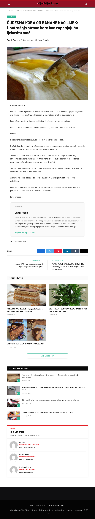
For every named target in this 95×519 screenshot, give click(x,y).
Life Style (18, 10)
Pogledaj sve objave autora (25, 233)
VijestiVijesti (60, 505)
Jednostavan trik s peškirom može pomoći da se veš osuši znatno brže (47, 412)
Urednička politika (58, 510)
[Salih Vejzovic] (14, 470)
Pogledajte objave (27, 447)
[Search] (85, 3)
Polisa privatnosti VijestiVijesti (19, 510)
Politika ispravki (44, 510)
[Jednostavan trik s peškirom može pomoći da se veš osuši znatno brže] (13, 415)
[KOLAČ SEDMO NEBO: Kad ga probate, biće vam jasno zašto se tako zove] (26, 295)
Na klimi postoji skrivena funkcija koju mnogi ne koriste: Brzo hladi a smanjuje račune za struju (53, 388)
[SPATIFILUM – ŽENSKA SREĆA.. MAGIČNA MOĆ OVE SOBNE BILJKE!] (68, 295)
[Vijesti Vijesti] (47, 4)
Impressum (78, 510)
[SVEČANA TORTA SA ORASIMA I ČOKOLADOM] (26, 330)
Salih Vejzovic (25, 467)
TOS (49, 513)
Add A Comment (47, 356)
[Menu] (9, 3)
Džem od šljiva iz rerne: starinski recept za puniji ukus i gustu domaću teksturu (50, 400)
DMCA (86, 510)
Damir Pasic (12, 40)
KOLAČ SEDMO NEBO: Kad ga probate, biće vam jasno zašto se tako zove (25, 310)
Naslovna (10, 10)
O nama (34, 510)
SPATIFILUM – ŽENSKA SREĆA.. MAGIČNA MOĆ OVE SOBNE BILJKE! (68, 310)
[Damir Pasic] (14, 457)
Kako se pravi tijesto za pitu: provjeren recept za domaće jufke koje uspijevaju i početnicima (50, 376)
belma (22, 442)
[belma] (14, 445)
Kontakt (69, 510)
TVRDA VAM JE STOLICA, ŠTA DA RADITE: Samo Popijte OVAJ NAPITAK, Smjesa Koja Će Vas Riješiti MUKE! (68, 266)
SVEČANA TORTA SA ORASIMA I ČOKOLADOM (25, 344)
